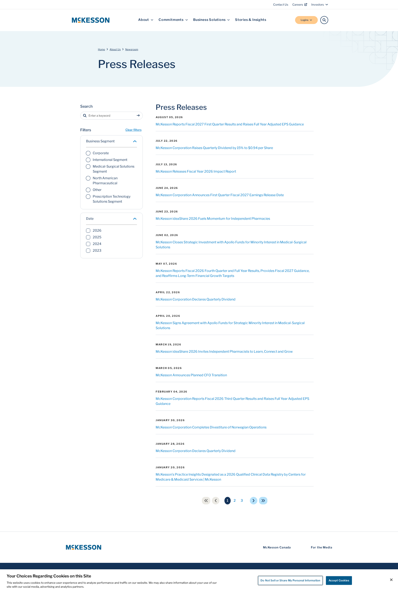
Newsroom (131, 49)
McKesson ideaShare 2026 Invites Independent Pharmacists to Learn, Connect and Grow (224, 352)
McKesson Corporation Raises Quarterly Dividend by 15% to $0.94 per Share (214, 148)
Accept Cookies (339, 580)
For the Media (321, 547)
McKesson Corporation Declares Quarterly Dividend (195, 299)
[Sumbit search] (139, 116)
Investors (317, 4)
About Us (115, 49)
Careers (297, 4)
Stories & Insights (250, 20)
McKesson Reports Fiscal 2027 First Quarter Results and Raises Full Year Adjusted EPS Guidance (230, 124)
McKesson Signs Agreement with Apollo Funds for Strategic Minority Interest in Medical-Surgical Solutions (230, 325)
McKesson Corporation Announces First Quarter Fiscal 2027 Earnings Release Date (220, 195)
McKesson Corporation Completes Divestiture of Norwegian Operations (211, 427)
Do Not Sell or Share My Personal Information (290, 580)
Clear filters (133, 129)
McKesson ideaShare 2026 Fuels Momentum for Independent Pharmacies (213, 219)
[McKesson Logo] (83, 547)
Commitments (171, 20)
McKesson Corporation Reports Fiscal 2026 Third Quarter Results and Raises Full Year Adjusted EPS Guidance (232, 401)
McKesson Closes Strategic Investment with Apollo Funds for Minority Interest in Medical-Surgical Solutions (231, 244)
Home (101, 49)
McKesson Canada (277, 547)
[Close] (391, 579)
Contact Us (280, 4)
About (143, 20)
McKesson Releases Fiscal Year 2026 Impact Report (196, 171)
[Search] (324, 20)
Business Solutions (209, 20)
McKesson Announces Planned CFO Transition (191, 375)
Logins (304, 19)
